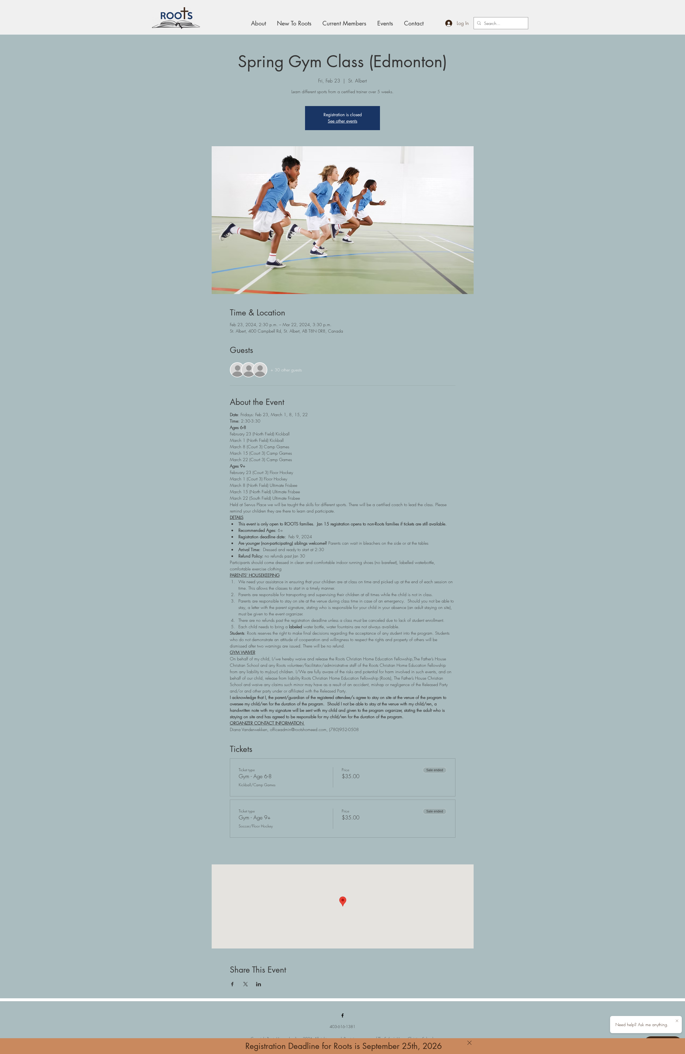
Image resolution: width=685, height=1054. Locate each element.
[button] (469, 1043)
